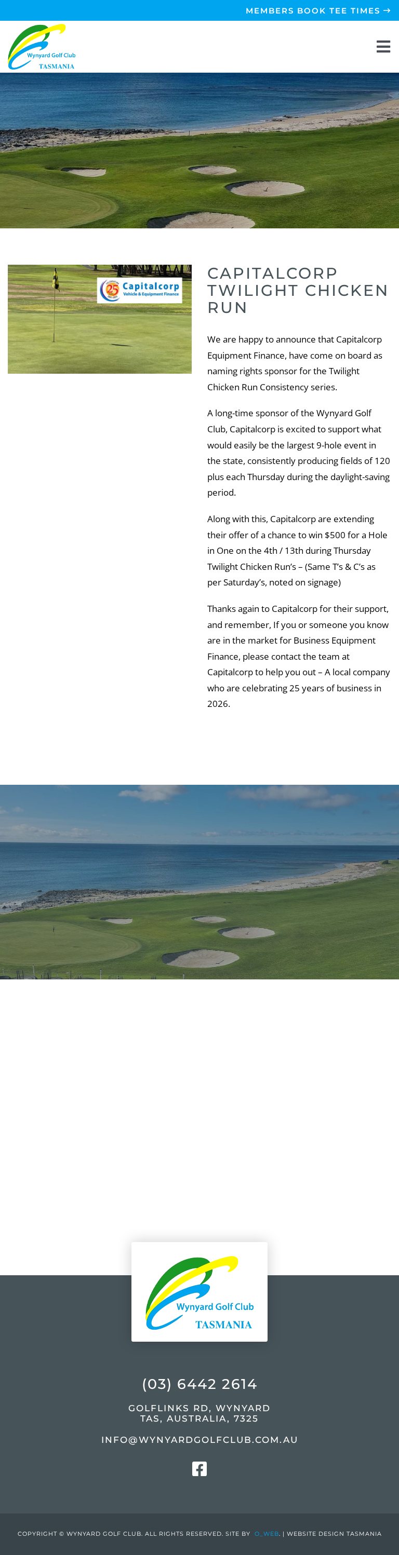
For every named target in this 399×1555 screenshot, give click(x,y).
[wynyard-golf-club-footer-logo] (199, 1233)
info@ (199, 1440)
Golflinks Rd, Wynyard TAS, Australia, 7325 (199, 1413)
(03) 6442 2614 (200, 1384)
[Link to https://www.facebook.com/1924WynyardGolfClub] (199, 1469)
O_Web (267, 1533)
